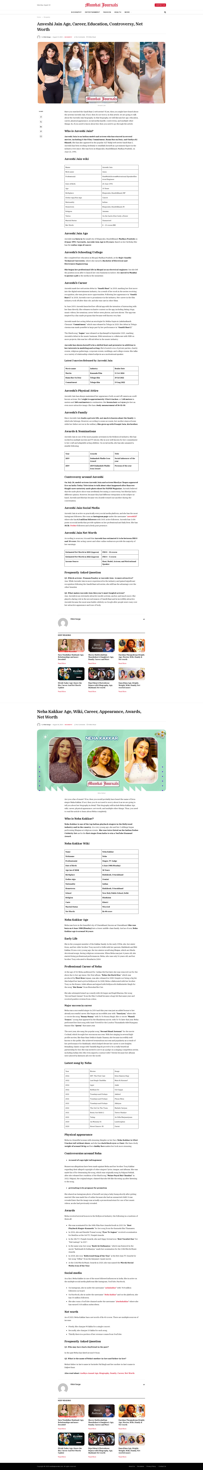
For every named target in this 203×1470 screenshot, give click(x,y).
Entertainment (92, 12)
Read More (62, 663)
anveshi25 (131, 516)
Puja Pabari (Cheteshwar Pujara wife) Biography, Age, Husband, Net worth (100, 685)
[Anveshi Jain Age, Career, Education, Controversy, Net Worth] (101, 72)
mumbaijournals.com (56, 1466)
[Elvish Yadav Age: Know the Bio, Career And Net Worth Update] (71, 673)
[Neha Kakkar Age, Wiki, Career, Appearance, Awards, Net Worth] (101, 760)
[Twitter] (41, 122)
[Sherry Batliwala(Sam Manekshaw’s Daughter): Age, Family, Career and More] (101, 645)
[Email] (41, 136)
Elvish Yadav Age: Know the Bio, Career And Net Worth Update (70, 685)
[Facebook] (41, 117)
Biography (76, 12)
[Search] (165, 12)
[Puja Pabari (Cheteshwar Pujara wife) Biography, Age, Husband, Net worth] (101, 673)
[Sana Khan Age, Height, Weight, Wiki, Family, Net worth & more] (132, 673)
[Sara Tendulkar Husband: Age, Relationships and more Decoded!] (71, 645)
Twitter (73, 525)
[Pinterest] (41, 131)
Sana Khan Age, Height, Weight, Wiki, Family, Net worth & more (129, 685)
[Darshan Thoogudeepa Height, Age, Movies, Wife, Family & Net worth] (132, 645)
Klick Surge (47, 37)
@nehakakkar (122, 1301)
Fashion (107, 12)
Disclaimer (140, 1466)
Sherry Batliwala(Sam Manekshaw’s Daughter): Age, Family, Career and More (101, 657)
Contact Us (160, 5)
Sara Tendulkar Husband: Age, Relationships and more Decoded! (71, 657)
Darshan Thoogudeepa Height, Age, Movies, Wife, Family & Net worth (132, 657)
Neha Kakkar (110, 1294)
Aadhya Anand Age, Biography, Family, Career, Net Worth (107, 1373)
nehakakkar (110, 1288)
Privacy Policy (151, 1466)
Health (117, 12)
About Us (132, 1466)
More (127, 12)
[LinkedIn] (41, 127)
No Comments (80, 37)
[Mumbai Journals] (101, 5)
